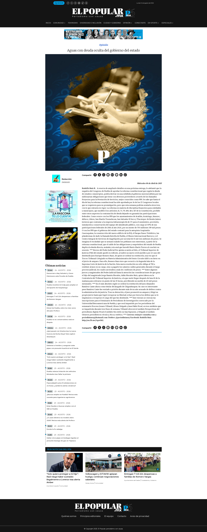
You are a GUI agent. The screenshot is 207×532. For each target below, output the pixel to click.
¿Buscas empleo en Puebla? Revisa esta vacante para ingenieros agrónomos (62, 396)
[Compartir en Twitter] (99, 175)
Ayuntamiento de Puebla (132, 480)
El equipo (109, 516)
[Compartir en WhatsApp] (103, 175)
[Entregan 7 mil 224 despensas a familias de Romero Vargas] (142, 462)
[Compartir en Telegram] (108, 175)
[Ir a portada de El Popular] (103, 12)
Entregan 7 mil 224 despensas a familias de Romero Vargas (62, 298)
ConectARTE (140, 23)
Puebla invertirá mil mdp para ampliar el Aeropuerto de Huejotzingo (62, 286)
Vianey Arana (89, 483)
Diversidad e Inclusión (90, 23)
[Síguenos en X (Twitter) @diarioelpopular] (71, 3)
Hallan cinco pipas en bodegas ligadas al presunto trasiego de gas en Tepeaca (62, 439)
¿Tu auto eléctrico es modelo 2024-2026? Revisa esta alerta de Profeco (61, 419)
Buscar (60, 3)
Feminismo (73, 23)
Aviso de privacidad (139, 516)
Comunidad (58, 23)
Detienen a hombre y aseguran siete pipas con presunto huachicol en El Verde (62, 347)
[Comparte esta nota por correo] (112, 175)
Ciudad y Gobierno (112, 23)
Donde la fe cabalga (54, 429)
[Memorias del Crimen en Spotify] (61, 243)
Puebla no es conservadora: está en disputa (60, 321)
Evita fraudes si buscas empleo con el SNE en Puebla (61, 407)
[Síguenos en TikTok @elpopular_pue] (82, 3)
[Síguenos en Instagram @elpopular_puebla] (75, 3)
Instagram (66, 182)
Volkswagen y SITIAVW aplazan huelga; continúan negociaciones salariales (102, 477)
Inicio (48, 23)
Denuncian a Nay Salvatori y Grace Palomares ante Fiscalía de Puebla (60, 274)
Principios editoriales (90, 516)
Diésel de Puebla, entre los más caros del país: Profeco (61, 309)
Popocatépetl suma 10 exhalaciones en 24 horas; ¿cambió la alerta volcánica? (61, 384)
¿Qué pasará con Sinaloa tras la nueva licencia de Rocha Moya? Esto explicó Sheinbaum (61, 334)
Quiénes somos (68, 516)
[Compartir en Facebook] (95, 175)
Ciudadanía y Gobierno (148, 480)
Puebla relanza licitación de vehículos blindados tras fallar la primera (61, 373)
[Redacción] (56, 178)
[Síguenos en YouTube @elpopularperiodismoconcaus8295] (79, 3)
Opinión (126, 23)
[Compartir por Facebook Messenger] (116, 175)
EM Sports (152, 23)
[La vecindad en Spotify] (61, 206)
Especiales (167, 23)
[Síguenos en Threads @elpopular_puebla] (86, 3)
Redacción (67, 179)
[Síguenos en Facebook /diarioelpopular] (68, 3)
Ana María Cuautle (52, 486)
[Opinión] (103, 34)
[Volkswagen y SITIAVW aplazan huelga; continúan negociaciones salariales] (103, 462)
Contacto (121, 516)
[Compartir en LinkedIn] (121, 175)
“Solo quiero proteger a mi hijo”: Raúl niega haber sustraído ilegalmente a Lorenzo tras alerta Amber (61, 359)
